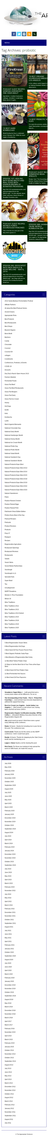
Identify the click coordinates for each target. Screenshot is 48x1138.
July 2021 (8, 930)
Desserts (8, 370)
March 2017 (9, 1025)
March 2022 (9, 905)
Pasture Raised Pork (11, 508)
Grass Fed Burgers (11, 392)
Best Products (9, 319)
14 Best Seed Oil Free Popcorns (15, 677)
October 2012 (9, 1094)
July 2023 (8, 869)
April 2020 (8, 970)
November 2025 (10, 778)
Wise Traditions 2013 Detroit (14, 613)
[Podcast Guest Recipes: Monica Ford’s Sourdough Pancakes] (14, 220)
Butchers (8, 337)
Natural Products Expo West (14, 464)
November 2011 (10, 1112)
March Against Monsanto (13, 424)
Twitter (19, 34)
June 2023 (8, 872)
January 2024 (9, 851)
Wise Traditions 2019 (12, 624)
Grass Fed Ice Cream (12, 399)
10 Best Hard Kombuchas (9, 129)
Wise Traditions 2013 (12, 609)
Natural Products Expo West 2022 (16, 486)
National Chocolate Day (13, 428)
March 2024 (9, 843)
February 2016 (10, 1028)
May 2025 (8, 800)
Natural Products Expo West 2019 (16, 482)
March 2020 (9, 974)
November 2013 (10, 1054)
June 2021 (8, 934)
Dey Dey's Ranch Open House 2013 (17, 373)
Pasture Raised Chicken (13, 501)
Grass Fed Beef (10, 384)
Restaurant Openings (12, 548)
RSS (29, 34)
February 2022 (10, 909)
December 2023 (10, 854)
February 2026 (10, 771)
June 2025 (8, 796)
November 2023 (10, 858)
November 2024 (10, 821)
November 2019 (10, 988)
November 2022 (10, 890)
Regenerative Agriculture (13, 544)
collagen (7, 355)
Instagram (24, 34)
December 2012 (10, 1086)
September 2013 (10, 1061)
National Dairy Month (12, 431)
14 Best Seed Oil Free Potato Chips (16, 670)
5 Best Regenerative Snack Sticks (16, 643)
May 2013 (8, 1076)
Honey (7, 403)
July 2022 (8, 894)
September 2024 (10, 829)
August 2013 (9, 1065)
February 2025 (10, 811)
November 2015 (10, 1032)
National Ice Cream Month (13, 442)
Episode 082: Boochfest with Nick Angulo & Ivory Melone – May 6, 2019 (14, 268)
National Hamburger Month (14, 435)
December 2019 (10, 985)
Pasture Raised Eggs (12, 504)
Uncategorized (10, 588)
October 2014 (9, 1050)
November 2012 (10, 1090)
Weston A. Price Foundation (14, 595)
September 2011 (10, 1116)
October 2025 (9, 781)
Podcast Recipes (10, 519)
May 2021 (8, 938)
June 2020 (8, 967)
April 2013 (8, 1079)
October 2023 (9, 861)
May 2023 (8, 876)
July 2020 (8, 963)
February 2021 (10, 945)
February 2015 (10, 1043)
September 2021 (10, 923)
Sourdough (8, 569)
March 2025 (9, 807)
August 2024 (9, 832)
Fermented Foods (10, 381)
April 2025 (8, 803)
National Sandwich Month (13, 461)
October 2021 (9, 919)
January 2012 (9, 1108)
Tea (6, 584)
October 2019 (9, 992)
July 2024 (8, 836)
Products (8, 529)
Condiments (9, 359)
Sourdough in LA (10, 573)
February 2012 (10, 1105)
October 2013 (9, 1058)
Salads (7, 559)
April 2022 (8, 901)
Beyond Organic (10, 330)
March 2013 (9, 1083)
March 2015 (9, 1039)
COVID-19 (8, 366)
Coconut (7, 348)
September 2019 (10, 996)
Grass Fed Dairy (10, 395)
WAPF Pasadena (10, 591)
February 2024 (10, 847)
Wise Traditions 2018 (12, 620)
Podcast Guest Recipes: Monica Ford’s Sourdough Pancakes (14, 225)
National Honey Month (12, 439)
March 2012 (9, 1101)
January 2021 (9, 949)
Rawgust (8, 537)
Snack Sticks (9, 562)
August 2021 (9, 927)
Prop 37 (7, 533)
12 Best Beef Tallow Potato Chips (16, 661)
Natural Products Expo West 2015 (16, 475)
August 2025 (9, 789)
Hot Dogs (8, 406)
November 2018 (10, 1014)
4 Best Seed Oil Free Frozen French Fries (18, 650)
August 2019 (9, 999)
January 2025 (9, 814)
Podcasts (8, 522)
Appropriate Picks (10, 315)
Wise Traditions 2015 (12, 617)
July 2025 (8, 792)
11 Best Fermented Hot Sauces (15, 674)
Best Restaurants (10, 323)
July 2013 (8, 1068)
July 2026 (8, 763)
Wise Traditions (10, 602)
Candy (7, 341)
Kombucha (8, 417)
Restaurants (9, 555)
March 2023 (9, 883)
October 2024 (9, 825)
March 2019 (9, 1007)
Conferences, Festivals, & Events (16, 363)
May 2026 (8, 767)
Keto (6, 413)
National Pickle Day (11, 446)
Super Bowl (8, 580)
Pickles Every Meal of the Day (14, 515)
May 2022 (8, 898)
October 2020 (9, 952)
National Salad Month (12, 453)
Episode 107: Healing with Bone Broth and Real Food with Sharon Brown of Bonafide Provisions (13, 182)
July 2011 (8, 1123)
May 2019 (8, 1003)
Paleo (7, 497)
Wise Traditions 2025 (12, 628)
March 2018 (9, 1018)
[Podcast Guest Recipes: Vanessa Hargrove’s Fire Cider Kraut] (14, 86)
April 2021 (8, 941)
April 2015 (8, 1036)
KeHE (7, 410)
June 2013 (8, 1072)
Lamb (6, 421)
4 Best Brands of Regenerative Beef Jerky (18, 657)
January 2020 (9, 981)
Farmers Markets (10, 377)
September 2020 (10, 956)
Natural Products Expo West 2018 (16, 479)
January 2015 (9, 1047)
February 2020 (10, 978)
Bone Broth (8, 333)
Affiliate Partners (10, 304)
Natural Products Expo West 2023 (16, 490)
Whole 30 (8, 599)
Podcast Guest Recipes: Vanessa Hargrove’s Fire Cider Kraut (14, 91)
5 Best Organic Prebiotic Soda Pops (17, 653)
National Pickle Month (12, 450)
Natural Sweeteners (11, 493)
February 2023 (10, 887)
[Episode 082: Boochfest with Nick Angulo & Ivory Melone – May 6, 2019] (14, 262)
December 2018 (10, 1010)
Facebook (14, 34)
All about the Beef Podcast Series (16, 308)
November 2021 (10, 916)
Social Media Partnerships (13, 566)
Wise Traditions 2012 (12, 606)
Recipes (7, 540)
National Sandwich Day (12, 457)
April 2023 (8, 879)
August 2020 (9, 959)
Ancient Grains (10, 312)
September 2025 (10, 785)
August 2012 (9, 1097)
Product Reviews (10, 526)
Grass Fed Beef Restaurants (14, 388)
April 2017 (8, 1021)
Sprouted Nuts (9, 577)
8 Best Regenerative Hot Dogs (15, 646)
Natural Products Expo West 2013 (16, 468)
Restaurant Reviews (11, 551)
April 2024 (8, 840)
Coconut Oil (9, 352)
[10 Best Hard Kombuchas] (14, 125)
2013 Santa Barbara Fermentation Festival (19, 301)
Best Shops (8, 326)
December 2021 (10, 912)
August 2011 (9, 1119)
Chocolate (8, 344)
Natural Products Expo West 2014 (16, 471)
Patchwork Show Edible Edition (15, 511)
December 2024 (10, 818)
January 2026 (9, 774)
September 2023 (10, 865)
